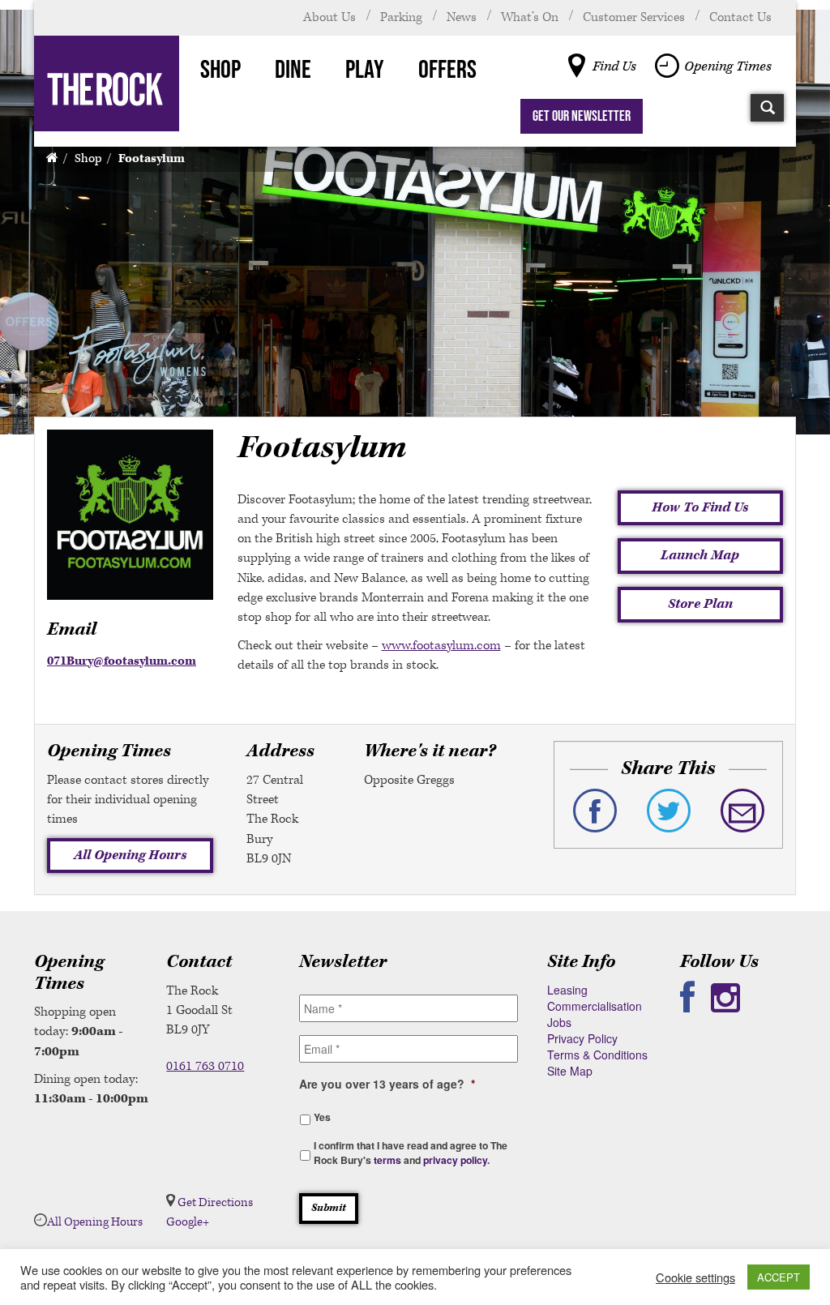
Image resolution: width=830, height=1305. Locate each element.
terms (387, 1160)
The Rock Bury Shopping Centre (106, 83)
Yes (322, 1117)
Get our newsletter (582, 116)
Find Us (614, 66)
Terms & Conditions (597, 1054)
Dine (293, 68)
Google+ (187, 1222)
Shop (220, 68)
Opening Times (728, 66)
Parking (401, 17)
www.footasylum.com (441, 645)
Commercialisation (594, 1006)
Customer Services (634, 17)
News (462, 17)
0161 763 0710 (205, 1066)
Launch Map (700, 555)
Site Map (570, 1071)
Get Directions (215, 1202)
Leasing (567, 990)
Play (364, 68)
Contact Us (740, 17)
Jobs (559, 1022)
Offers (447, 68)
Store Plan (700, 604)
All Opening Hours (130, 855)
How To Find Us (700, 507)
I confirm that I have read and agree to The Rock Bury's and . (410, 1152)
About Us (329, 17)
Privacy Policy (582, 1038)
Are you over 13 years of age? (387, 1083)
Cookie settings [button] (695, 1277)
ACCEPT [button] (778, 1277)
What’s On (529, 17)
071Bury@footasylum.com (121, 661)
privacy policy (455, 1160)
